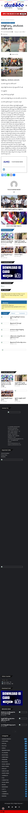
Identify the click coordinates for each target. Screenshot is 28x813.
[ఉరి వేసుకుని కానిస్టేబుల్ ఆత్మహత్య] (5, 331)
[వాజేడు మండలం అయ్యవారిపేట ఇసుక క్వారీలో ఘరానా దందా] (5, 338)
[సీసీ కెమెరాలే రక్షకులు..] (21, 249)
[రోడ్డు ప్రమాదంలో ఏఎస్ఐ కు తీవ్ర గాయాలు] (5, 344)
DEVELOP (4, 768)
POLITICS (4, 745)
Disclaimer (3, 456)
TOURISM (4, 791)
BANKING (4, 796)
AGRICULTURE (5, 771)
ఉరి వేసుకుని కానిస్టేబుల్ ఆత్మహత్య (17, 329)
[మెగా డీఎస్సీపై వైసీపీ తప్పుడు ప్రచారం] (7, 249)
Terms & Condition (5, 453)
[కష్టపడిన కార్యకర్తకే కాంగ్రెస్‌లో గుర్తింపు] (21, 393)
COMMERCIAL (5, 793)
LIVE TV (4, 789)
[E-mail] (4, 170)
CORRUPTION (5, 780)
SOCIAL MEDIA (5, 782)
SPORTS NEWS (5, 773)
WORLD (4, 748)
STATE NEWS (5, 741)
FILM (3, 777)
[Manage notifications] (3, 808)
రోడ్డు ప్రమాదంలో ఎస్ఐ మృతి (15, 323)
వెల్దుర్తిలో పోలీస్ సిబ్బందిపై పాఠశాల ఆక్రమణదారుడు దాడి (20, 241)
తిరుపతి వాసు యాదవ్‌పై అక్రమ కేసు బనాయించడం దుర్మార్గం (7, 241)
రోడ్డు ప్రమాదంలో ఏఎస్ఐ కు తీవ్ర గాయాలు (18, 342)
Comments (22, 313)
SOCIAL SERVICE (6, 764)
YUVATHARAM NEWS (7, 31)
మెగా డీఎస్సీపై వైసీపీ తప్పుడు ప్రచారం (6, 255)
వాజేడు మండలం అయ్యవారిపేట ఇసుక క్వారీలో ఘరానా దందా (17, 336)
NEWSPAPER (5, 787)
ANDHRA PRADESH (10, 19)
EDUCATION (5, 761)
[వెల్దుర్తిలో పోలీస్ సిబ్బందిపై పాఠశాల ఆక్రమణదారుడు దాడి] (21, 236)
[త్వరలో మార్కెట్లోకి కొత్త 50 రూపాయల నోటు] (5, 319)
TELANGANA (5, 752)
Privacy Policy (4, 455)
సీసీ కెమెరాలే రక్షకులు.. (19, 254)
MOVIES (4, 784)
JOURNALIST (5, 775)
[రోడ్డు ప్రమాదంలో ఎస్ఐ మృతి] (5, 325)
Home (3, 19)
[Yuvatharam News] (14, 5)
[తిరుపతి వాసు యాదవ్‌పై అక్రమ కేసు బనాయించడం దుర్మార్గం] (7, 236)
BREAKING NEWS (6, 750)
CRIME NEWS (5, 757)
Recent (13, 313)
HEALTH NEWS (5, 766)
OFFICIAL (12, 22)
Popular (5, 313)
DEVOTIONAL (5, 755)
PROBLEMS (4, 759)
